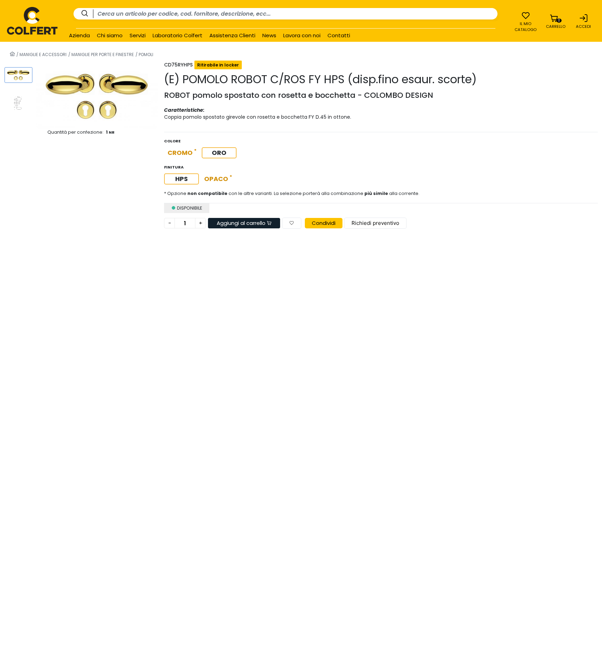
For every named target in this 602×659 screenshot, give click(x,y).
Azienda (79, 35)
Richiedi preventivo (375, 223)
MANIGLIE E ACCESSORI (42, 54)
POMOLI (145, 54)
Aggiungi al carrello (242, 223)
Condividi (323, 223)
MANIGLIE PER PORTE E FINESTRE (102, 54)
